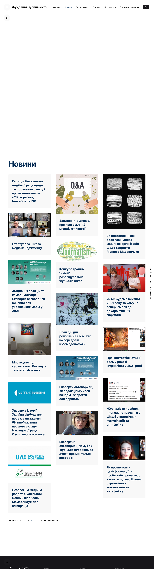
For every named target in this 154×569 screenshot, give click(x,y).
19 (28, 520)
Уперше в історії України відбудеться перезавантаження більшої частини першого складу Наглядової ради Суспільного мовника (28, 422)
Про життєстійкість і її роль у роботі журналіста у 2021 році (124, 362)
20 (32, 520)
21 (36, 520)
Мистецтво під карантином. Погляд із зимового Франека (29, 366)
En (146, 7)
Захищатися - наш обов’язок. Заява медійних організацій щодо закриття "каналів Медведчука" (123, 244)
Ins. (150, 275)
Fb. (150, 282)
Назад (15, 520)
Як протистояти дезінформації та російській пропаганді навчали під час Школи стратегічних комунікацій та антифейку (124, 479)
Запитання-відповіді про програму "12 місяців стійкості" (74, 224)
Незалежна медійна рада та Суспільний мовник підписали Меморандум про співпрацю (27, 498)
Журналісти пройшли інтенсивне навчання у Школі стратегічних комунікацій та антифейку (124, 416)
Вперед (51, 520)
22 (40, 520)
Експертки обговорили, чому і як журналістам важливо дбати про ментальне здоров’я (76, 450)
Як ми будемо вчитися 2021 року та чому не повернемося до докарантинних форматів (124, 307)
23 (45, 520)
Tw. (150, 269)
